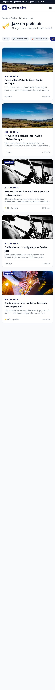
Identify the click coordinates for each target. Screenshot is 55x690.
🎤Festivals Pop (20, 38)
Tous (6, 38)
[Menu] (50, 7)
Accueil (5, 18)
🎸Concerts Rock (39, 38)
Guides (14, 18)
